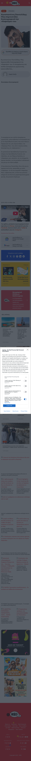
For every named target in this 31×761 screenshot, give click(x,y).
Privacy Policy (24, 411)
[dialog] (15, 380)
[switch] (25, 381)
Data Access (15, 411)
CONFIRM (9, 405)
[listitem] (15, 377)
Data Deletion (7, 411)
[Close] (28, 350)
